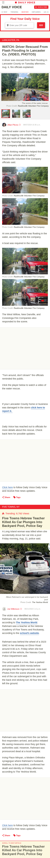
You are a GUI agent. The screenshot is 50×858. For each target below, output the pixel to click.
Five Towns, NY (11, 507)
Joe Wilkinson (13, 609)
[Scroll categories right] (48, 12)
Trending (14, 12)
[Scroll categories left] (2, 12)
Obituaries (36, 12)
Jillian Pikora (12, 125)
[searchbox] (21, 25)
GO (41, 25)
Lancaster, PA (10, 40)
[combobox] (19, 25)
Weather (25, 12)
